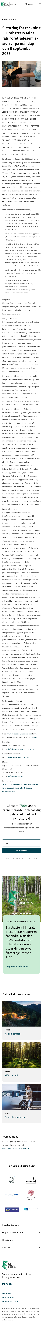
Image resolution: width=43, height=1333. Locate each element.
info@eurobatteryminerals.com (21, 749)
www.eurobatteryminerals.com (19, 734)
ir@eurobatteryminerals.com (20, 757)
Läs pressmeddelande (17, 966)
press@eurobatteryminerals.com (15, 1148)
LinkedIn (34, 737)
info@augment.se (15, 776)
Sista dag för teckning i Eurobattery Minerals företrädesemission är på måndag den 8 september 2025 (20, 788)
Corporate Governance (21, 1232)
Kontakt (21, 1247)
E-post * (6, 843)
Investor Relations (21, 1225)
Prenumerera (6, 1294)
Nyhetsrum (21, 1240)
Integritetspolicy (8, 1297)
